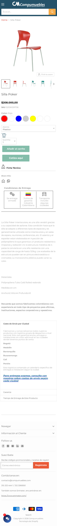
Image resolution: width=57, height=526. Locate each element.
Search (29, 515)
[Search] (52, 12)
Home (4, 20)
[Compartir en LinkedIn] (3, 181)
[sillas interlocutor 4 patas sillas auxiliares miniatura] (5, 84)
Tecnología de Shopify (28, 521)
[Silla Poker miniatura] (15, 84)
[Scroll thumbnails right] (53, 84)
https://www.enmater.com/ (13, 495)
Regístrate (41, 465)
